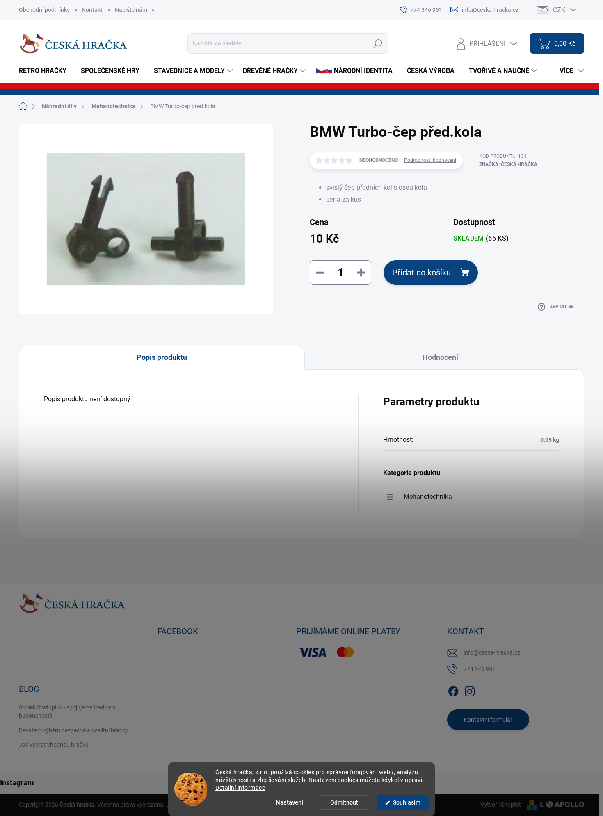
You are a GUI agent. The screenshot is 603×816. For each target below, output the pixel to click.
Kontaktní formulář (488, 719)
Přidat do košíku (421, 272)
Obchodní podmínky (44, 10)
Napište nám (131, 10)
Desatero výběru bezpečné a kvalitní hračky (73, 730)
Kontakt (92, 10)
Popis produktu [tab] (162, 357)
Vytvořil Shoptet (500, 804)
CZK (559, 10)
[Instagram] (470, 690)
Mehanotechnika (428, 496)
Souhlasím (406, 802)
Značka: (508, 164)
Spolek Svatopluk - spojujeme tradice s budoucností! (67, 711)
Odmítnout (344, 802)
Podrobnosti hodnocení (430, 160)
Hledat (378, 43)
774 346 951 (480, 669)
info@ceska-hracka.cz (492, 652)
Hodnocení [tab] (440, 357)
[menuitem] (46, 71)
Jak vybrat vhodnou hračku (54, 744)
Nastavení (289, 802)
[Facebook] (453, 690)
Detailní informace (240, 787)
